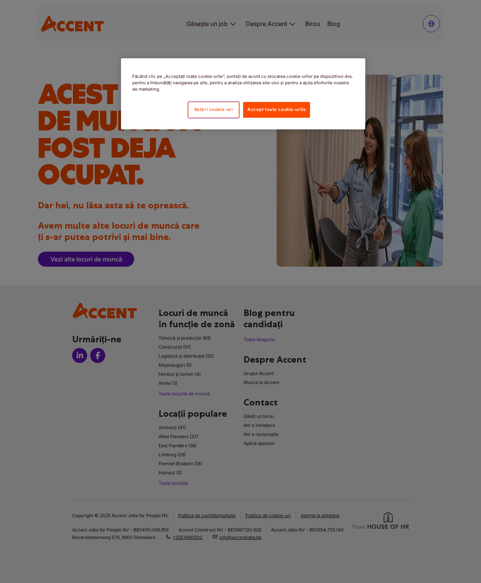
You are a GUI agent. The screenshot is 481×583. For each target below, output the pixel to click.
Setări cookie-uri (213, 109)
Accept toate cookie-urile (276, 109)
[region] (243, 93)
